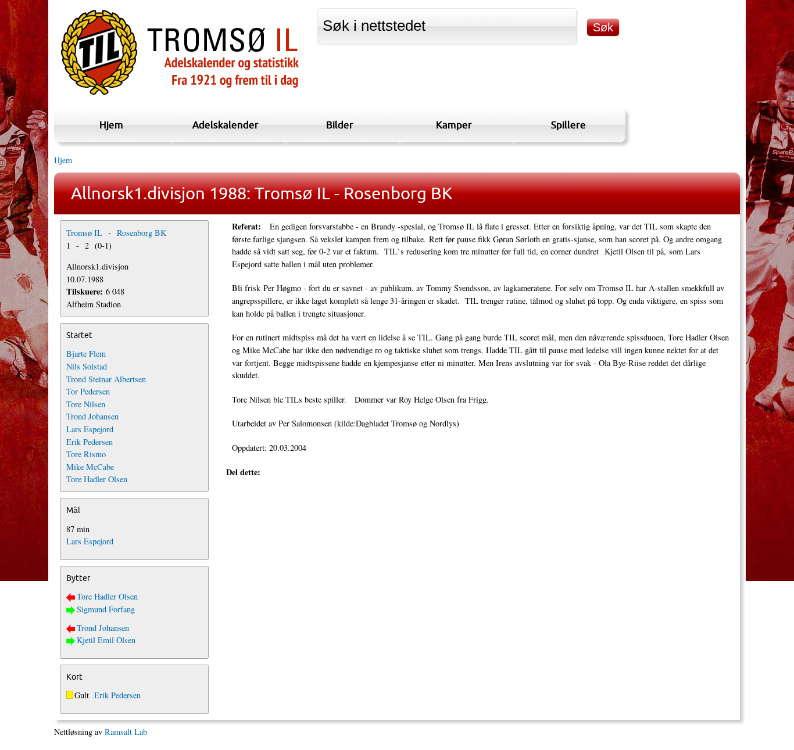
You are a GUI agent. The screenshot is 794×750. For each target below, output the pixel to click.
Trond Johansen (92, 416)
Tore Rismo (86, 454)
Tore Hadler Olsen (96, 479)
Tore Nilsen (85, 404)
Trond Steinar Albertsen (106, 379)
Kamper (454, 124)
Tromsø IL (84, 232)
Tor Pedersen (88, 391)
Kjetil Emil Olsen (106, 639)
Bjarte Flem (86, 353)
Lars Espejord (89, 429)
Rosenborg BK (141, 232)
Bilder (339, 124)
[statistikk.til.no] (180, 95)
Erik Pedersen (89, 441)
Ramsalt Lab (126, 731)
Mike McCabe (90, 466)
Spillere (568, 124)
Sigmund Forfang (106, 609)
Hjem (111, 124)
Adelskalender (225, 124)
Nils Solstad (86, 366)
